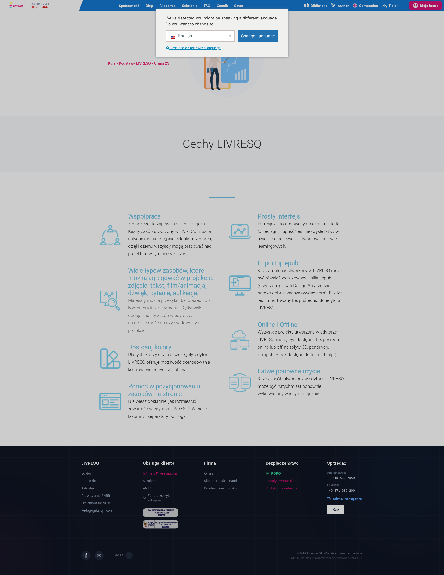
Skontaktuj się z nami (220, 480)
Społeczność (129, 6)
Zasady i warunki (279, 480)
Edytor (86, 473)
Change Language (258, 36)
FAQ (207, 6)
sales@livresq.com (347, 499)
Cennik (222, 6)
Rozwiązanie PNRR (95, 495)
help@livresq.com (162, 473)
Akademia (167, 6)
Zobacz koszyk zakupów (159, 497)
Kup (336, 509)
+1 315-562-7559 (341, 478)
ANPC (147, 488)
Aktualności (90, 488)
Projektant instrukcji (96, 503)
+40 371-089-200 (341, 490)
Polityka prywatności (281, 488)
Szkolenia (189, 6)
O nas (238, 6)
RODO (276, 473)
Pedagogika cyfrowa (96, 510)
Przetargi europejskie (220, 488)
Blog (149, 6)
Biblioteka (89, 480)
